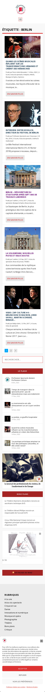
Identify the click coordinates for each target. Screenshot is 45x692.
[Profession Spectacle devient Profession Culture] (7, 380)
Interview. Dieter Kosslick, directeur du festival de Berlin (22, 131)
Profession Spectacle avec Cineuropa (24, 136)
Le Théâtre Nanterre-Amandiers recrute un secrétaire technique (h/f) (22, 502)
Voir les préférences (22, 681)
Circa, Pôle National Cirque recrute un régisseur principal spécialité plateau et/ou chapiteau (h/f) (22, 522)
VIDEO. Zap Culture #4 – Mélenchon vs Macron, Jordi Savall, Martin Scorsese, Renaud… (21, 316)
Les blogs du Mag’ (24, 572)
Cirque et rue (10, 605)
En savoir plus (15, 94)
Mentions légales (32, 687)
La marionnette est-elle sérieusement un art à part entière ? (26, 405)
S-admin (15, 201)
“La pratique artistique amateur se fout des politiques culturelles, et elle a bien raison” (26, 443)
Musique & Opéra (11, 77)
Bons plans (22, 494)
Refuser (22, 675)
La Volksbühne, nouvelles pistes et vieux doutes (20, 254)
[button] (41, 641)
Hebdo (32, 75)
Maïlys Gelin (16, 324)
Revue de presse (30, 203)
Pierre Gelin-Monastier (19, 72)
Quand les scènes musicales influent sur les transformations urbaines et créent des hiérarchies (22, 65)
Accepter (22, 668)
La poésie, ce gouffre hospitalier (24, 417)
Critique (8, 629)
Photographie (10, 619)
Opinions (21, 77)
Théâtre (26, 262)
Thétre (8, 622)
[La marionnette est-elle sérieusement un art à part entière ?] (7, 405)
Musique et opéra (12, 616)
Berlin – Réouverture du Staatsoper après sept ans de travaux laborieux (21, 194)
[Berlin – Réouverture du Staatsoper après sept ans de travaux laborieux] (22, 177)
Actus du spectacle (16, 75)
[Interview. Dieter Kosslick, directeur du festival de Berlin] (22, 114)
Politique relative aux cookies (15, 687)
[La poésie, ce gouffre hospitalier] (7, 419)
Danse (7, 609)
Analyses (26, 75)
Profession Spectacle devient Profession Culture (23, 379)
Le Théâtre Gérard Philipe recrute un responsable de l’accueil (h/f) (19, 511)
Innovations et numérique (16, 612)
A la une (16, 139)
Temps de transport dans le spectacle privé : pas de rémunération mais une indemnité (25, 392)
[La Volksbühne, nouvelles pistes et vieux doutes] (22, 238)
